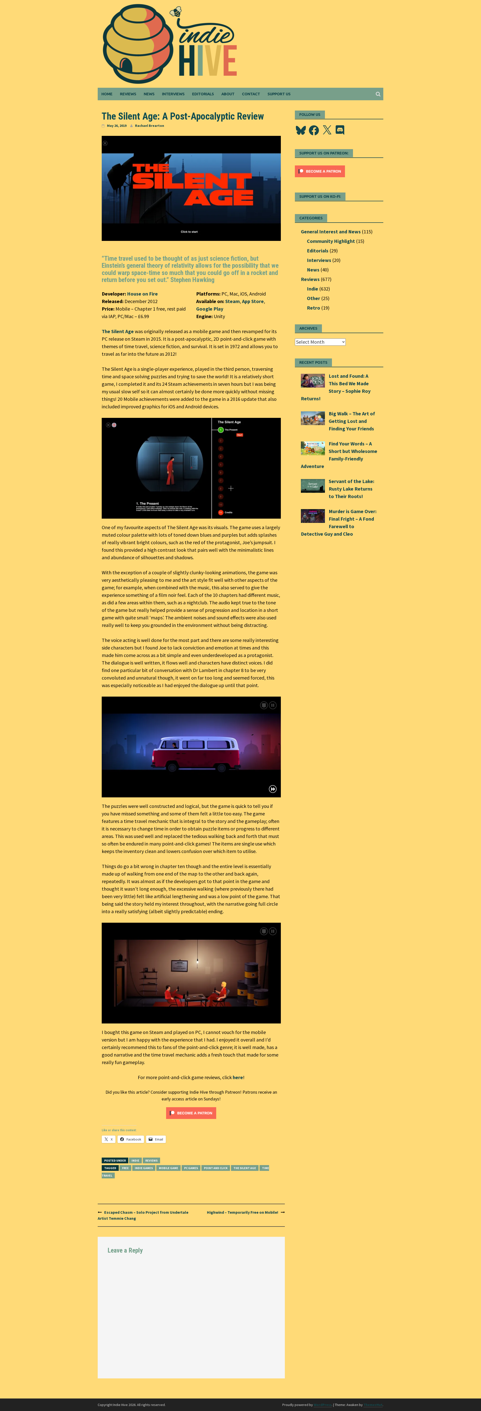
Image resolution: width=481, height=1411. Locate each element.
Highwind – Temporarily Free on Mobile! (242, 1212)
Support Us (279, 94)
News (149, 94)
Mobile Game (168, 1168)
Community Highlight (331, 241)
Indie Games (144, 1168)
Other (313, 298)
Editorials (203, 94)
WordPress (323, 1404)
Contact (251, 94)
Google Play (209, 309)
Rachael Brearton (149, 125)
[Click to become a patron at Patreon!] (191, 1112)
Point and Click (215, 1168)
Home (106, 94)
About (227, 94)
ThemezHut (373, 1404)
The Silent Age (118, 331)
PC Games (191, 1168)
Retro (313, 308)
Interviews (173, 94)
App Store (253, 301)
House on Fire (142, 294)
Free (125, 1168)
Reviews (128, 94)
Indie (135, 1160)
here (238, 1077)
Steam (232, 301)
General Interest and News (331, 231)
